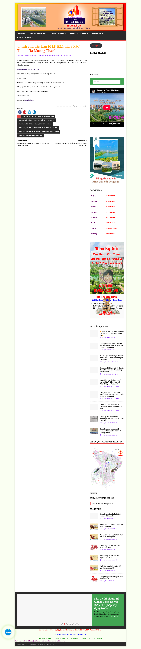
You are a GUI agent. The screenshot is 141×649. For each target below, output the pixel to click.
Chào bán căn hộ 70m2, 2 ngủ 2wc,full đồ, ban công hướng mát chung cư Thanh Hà (111, 394)
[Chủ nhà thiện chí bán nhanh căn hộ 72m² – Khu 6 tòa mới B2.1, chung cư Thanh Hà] (94, 384)
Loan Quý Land (50, 644)
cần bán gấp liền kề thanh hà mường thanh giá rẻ (36, 120)
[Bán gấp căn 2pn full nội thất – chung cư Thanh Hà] (94, 518)
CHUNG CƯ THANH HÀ (78, 33)
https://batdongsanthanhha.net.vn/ (54, 641)
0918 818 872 (70, 634)
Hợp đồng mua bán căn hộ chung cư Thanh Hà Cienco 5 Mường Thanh (110, 431)
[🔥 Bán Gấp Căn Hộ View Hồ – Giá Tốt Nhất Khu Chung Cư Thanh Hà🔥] (94, 335)
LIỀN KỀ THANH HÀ (57, 33)
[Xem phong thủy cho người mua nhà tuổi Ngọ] (94, 581)
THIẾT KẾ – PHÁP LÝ (24, 38)
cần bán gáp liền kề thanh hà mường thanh (38, 116)
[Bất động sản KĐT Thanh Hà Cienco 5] (70, 30)
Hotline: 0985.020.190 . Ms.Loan (28, 69)
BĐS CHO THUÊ (97, 33)
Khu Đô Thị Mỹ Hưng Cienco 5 (103, 504)
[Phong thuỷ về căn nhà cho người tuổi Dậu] (94, 549)
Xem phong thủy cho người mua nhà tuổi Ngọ (111, 577)
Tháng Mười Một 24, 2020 (28, 55)
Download (94, 493)
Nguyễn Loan (43, 55)
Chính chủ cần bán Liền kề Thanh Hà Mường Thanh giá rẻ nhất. (111, 406)
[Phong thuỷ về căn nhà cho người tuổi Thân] (94, 560)
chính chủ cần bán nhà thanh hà (30, 136)
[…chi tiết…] (114, 616)
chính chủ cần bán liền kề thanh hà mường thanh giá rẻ (39, 132)
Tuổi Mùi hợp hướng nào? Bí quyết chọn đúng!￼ (110, 567)
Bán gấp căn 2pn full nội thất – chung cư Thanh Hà (111, 515)
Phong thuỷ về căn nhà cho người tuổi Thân (110, 556)
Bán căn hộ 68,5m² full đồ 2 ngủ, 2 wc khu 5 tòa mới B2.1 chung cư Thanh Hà (112, 370)
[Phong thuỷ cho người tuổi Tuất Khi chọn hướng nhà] (94, 539)
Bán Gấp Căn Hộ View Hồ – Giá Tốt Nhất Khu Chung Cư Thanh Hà (112, 333)
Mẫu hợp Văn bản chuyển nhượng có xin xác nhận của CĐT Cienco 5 (112, 418)
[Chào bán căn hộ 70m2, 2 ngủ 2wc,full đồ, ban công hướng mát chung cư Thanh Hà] (94, 396)
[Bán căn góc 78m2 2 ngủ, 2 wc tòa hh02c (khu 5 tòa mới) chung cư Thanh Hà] (94, 360)
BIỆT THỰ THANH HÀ (37, 33)
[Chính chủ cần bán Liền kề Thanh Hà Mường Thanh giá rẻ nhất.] (94, 409)
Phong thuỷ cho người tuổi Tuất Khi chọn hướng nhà (111, 536)
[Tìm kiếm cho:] (107, 82)
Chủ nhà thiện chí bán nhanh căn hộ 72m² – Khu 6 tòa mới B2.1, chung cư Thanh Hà (110, 382)
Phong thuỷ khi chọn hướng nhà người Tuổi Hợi (112, 525)
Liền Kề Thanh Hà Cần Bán (59, 55)
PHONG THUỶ (95, 509)
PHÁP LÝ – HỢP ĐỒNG (99, 326)
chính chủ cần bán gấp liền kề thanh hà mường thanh (38, 128)
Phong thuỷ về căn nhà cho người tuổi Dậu (110, 546)
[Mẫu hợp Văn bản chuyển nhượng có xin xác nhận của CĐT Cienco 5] (94, 421)
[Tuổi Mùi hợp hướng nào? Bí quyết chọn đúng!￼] (94, 570)
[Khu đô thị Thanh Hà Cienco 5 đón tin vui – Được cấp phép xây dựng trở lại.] (70, 610)
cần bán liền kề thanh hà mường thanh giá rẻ (35, 124)
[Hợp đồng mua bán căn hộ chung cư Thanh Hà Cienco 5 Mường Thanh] (94, 433)
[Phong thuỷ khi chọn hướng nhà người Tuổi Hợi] (94, 528)
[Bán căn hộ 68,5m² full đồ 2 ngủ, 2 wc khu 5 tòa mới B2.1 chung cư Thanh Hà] (94, 372)
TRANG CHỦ (21, 33)
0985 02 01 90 (81, 634)
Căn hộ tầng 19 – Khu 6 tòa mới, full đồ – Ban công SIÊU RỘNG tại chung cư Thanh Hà (111, 345)
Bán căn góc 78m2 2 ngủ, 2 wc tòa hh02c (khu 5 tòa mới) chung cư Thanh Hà (112, 357)
